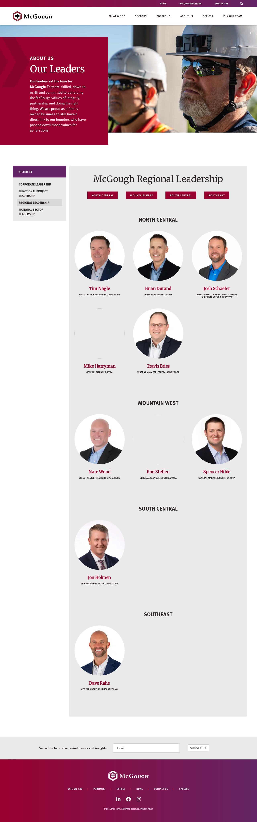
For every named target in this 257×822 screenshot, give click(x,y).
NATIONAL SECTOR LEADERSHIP (31, 211)
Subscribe (198, 748)
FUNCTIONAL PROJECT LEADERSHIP (33, 193)
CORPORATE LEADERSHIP (35, 184)
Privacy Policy (146, 808)
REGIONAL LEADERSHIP (34, 202)
